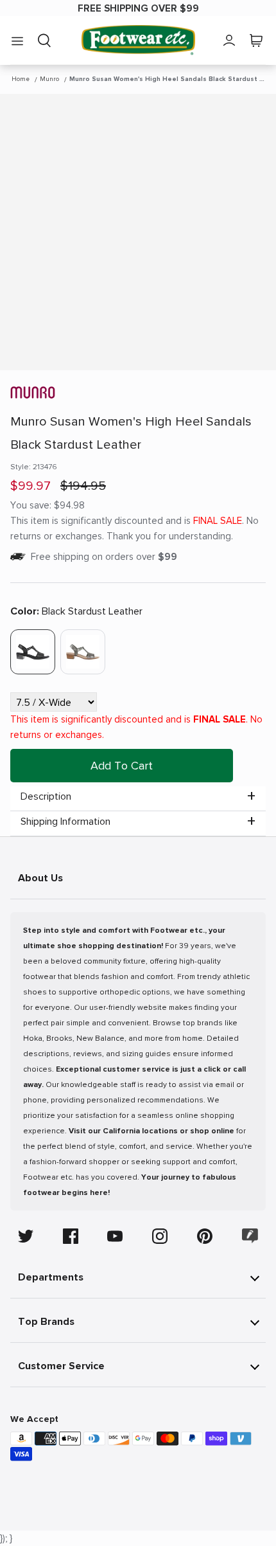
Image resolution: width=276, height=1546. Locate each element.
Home (21, 79)
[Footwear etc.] (138, 40)
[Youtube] (115, 1236)
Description (46, 796)
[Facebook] (70, 1236)
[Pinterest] (204, 1236)
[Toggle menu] (17, 40)
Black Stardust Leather (76, 611)
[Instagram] (160, 1236)
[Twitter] (25, 1236)
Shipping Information (65, 821)
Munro (49, 79)
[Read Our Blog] (250, 1235)
